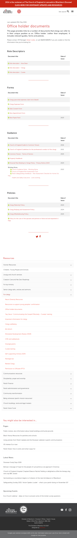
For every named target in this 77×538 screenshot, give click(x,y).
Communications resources (12, 373)
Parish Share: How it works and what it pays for (19, 449)
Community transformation (12, 393)
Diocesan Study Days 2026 (12, 462)
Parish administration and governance (16, 388)
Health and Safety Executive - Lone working (26, 177)
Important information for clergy (16, 319)
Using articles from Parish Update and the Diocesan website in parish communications (32, 440)
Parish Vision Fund (9, 408)
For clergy (6, 294)
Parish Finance (8, 383)
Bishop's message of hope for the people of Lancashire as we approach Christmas (31, 467)
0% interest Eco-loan (10, 444)
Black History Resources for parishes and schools (20, 435)
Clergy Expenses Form (17, 104)
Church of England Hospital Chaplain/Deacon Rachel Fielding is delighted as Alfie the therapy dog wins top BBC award (36, 472)
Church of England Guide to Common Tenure (24, 145)
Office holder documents (13, 309)
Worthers (42, 527)
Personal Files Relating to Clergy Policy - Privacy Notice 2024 (29, 163)
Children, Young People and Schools (15, 270)
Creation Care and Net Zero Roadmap (16, 279)
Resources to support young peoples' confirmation (22, 304)
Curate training (10, 349)
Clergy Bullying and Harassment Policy (22, 209)
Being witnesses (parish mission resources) (17, 398)
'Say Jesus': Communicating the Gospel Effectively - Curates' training (28, 314)
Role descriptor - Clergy (17, 68)
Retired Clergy (10, 364)
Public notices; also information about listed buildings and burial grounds (28, 431)
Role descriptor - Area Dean (19, 63)
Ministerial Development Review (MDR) (18, 334)
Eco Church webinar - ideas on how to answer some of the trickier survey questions (31, 496)
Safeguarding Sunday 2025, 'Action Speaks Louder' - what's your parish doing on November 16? (35, 482)
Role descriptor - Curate (17, 72)
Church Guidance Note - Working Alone (25, 169)
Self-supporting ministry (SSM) (15, 354)
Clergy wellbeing (11, 324)
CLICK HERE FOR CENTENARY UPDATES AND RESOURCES (38, 5)
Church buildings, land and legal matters (17, 403)
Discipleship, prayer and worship (14, 378)
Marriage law (9, 359)
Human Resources (9, 265)
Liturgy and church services (12, 274)
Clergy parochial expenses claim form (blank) (24, 99)
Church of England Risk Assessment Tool (25, 171)
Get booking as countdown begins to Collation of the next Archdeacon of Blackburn (32, 478)
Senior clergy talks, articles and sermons (17, 289)
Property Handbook (16, 158)
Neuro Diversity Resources (14, 299)
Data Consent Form (16, 108)
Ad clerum (8, 329)
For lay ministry (8, 284)
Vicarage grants (10, 344)
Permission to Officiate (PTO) (15, 368)
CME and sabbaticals (12, 339)
